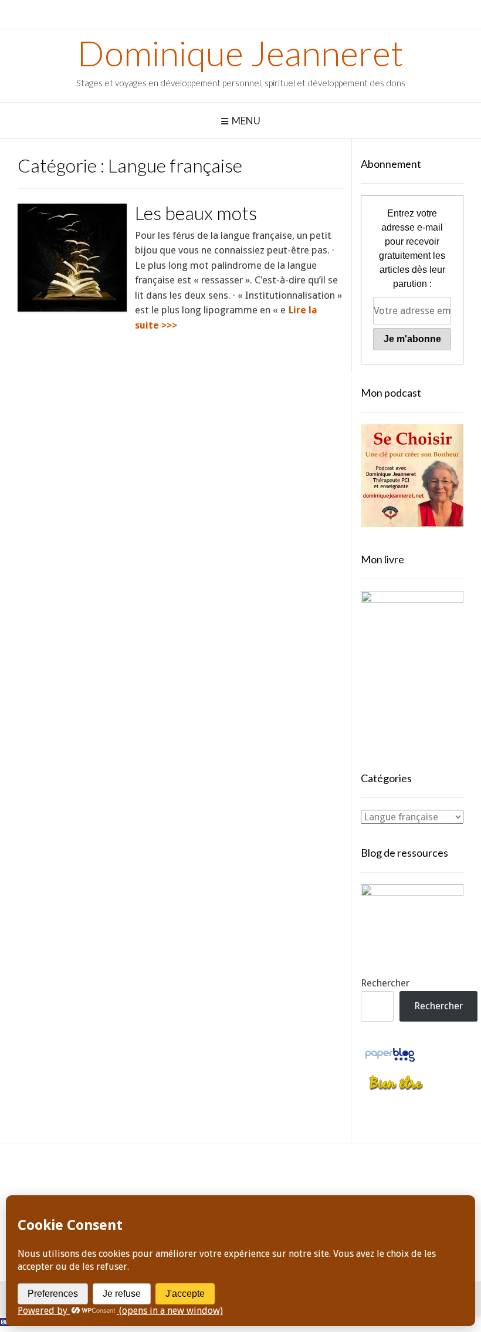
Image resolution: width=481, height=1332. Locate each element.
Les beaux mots (196, 212)
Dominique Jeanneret (240, 52)
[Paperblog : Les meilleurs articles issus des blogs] (390, 1061)
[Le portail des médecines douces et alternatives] (396, 1088)
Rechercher (385, 983)
